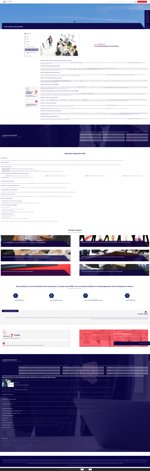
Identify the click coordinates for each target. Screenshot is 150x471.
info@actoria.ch (120, 160)
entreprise (13, 459)
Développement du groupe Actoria (31, 53)
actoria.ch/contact (36, 221)
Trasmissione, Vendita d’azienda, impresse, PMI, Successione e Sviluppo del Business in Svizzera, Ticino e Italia (61, 462)
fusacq (46, 460)
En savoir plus (86, 469)
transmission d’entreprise (49, 459)
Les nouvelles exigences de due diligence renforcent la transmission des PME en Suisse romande (102, 271)
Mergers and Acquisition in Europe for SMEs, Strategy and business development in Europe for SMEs (95, 462)
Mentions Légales (79, 465)
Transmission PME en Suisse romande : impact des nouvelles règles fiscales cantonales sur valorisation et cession (106, 242)
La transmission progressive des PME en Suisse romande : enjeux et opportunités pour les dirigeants (23, 242)
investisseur (83, 459)
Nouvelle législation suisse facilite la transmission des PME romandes (17, 271)
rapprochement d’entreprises (124, 460)
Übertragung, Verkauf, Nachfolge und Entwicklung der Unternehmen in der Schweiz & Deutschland (62, 463)
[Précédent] (144, 321)
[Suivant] (147, 321)
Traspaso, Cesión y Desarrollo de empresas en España (119, 462)
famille (83, 460)
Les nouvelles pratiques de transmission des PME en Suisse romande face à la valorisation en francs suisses (25, 256)
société (106, 459)
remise (96, 459)
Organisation (28, 41)
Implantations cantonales (31, 49)
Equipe (28, 44)
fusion (131, 460)
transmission (132, 131)
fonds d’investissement (90, 460)
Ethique (27, 39)
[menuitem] (110, 2)
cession (142, 131)
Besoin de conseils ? (143, 1)
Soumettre (36, 101)
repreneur (33, 459)
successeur (71, 459)
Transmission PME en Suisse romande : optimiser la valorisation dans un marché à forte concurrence (102, 256)
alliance (135, 460)
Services (27, 36)
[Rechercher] (135, 2)
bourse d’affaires (31, 460)
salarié (85, 460)
